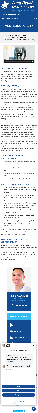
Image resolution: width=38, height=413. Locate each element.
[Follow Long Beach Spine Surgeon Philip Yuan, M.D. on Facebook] (14, 411)
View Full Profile (21, 305)
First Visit (17, 325)
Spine (18, 40)
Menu (35, 18)
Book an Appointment (10, 18)
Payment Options (19, 337)
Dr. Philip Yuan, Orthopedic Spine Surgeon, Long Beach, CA (19, 36)
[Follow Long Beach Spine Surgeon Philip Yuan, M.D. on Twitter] (17, 411)
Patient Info (8, 40)
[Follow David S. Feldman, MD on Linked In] (20, 411)
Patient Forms (18, 331)
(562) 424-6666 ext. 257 (11, 14)
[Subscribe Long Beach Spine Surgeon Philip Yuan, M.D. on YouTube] (23, 411)
